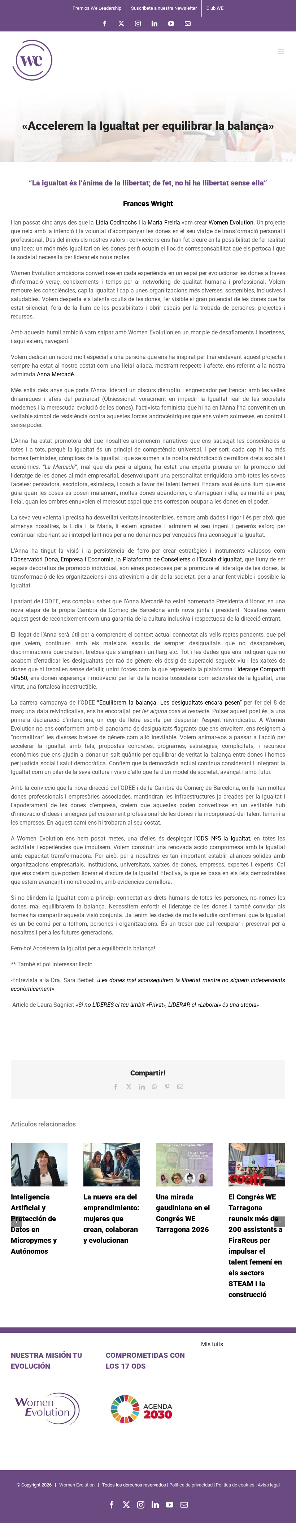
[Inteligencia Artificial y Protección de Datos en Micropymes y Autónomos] (39, 1164)
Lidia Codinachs (116, 222)
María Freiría (164, 222)
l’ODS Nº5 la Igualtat (222, 838)
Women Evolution (231, 222)
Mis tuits (212, 1344)
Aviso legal (269, 1485)
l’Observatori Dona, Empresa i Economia (62, 559)
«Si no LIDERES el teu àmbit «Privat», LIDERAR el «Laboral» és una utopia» (168, 1004)
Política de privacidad (191, 1485)
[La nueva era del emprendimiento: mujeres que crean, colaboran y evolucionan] (111, 1164)
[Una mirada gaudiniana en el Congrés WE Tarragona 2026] (184, 1164)
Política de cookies (235, 1485)
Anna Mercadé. (56, 374)
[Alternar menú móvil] (281, 51)
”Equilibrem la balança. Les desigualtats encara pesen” (169, 702)
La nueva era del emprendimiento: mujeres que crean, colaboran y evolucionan (111, 1219)
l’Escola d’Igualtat (219, 559)
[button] (16, 1221)
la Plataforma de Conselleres (153, 559)
